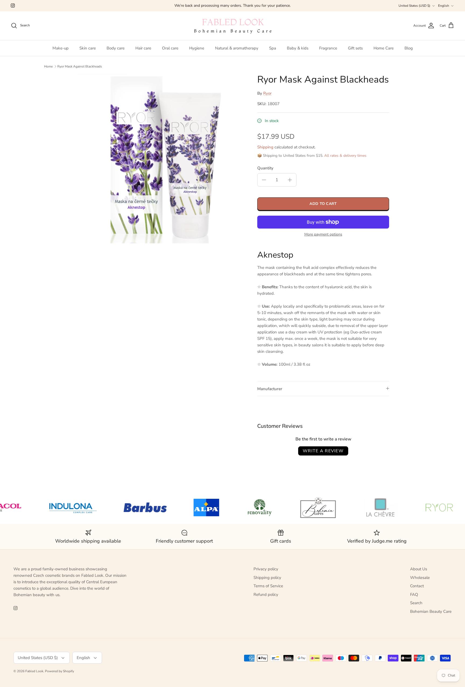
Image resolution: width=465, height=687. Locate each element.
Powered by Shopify (59, 671)
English (443, 5)
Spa (272, 48)
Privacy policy (265, 569)
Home (48, 66)
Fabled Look (34, 671)
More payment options (323, 234)
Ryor (267, 93)
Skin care (87, 48)
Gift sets (355, 48)
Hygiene (196, 48)
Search (416, 603)
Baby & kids (297, 48)
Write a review (323, 451)
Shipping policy (267, 577)
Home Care (384, 48)
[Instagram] (13, 5)
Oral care (170, 48)
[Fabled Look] (232, 26)
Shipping (265, 147)
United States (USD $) (414, 5)
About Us (418, 569)
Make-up (60, 48)
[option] (160, 158)
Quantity (265, 168)
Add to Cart (323, 203)
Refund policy (265, 594)
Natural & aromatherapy (236, 48)
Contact (417, 586)
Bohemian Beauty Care (431, 611)
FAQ (414, 594)
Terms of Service (268, 586)
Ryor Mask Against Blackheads (79, 66)
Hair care (143, 48)
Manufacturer (269, 388)
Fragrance (328, 48)
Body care (116, 48)
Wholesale (420, 577)
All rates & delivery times (345, 155)
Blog (408, 48)
